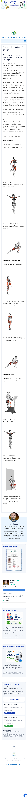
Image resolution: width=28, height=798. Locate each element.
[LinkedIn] (19, 37)
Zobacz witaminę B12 (9, 712)
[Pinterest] (8, 37)
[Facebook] (3, 37)
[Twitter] (11, 37)
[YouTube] (14, 37)
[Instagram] (5, 37)
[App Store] (25, 37)
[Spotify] (16, 37)
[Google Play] (22, 37)
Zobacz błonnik (8, 725)
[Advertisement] (14, 19)
